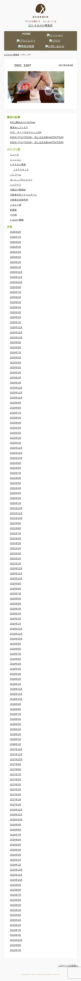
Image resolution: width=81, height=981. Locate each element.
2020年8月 (15, 588)
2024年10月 (16, 337)
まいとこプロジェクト (21, 179)
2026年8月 (15, 232)
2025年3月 (15, 312)
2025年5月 (15, 302)
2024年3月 (15, 372)
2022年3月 (15, 493)
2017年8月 (15, 769)
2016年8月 (15, 829)
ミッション (15, 159)
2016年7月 (15, 834)
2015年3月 (15, 915)
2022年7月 (15, 473)
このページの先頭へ (68, 965)
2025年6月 (15, 297)
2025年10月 (16, 282)
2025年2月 (15, 317)
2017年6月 (15, 779)
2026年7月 (15, 237)
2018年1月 (15, 744)
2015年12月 (16, 870)
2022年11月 (16, 453)
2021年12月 (16, 508)
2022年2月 (15, 498)
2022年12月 (16, 448)
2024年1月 (15, 382)
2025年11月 (16, 277)
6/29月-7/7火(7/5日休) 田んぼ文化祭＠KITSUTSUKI (36, 137)
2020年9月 (15, 583)
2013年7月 (15, 950)
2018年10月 (16, 699)
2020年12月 (16, 568)
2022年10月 (16, 458)
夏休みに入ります (19, 127)
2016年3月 (15, 855)
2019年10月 (16, 638)
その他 (13, 214)
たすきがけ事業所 (11, 55)
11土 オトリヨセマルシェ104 (25, 132)
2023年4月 (15, 428)
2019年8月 (15, 649)
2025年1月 (15, 322)
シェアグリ (15, 184)
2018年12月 (16, 689)
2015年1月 (15, 925)
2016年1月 (15, 864)
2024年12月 (16, 327)
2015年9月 (15, 885)
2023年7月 (15, 413)
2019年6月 (15, 659)
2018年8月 (15, 709)
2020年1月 (15, 623)
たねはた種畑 (17, 220)
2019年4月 (15, 669)
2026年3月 (15, 257)
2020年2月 (15, 618)
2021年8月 (15, 528)
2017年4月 (15, 789)
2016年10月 (16, 819)
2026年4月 (15, 252)
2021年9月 (15, 523)
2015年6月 (15, 900)
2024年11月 (16, 332)
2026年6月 (15, 242)
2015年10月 (16, 880)
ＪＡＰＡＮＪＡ (21, 169)
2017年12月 (16, 749)
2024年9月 (15, 342)
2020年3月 (15, 613)
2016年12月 (16, 809)
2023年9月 (15, 402)
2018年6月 (15, 719)
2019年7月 (15, 654)
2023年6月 (15, 417)
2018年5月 (15, 724)
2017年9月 (15, 764)
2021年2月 (15, 558)
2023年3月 (15, 433)
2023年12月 (16, 387)
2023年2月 (15, 438)
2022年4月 (15, 488)
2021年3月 (15, 553)
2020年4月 (15, 608)
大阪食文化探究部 (19, 199)
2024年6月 (15, 357)
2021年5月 (15, 543)
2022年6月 (15, 478)
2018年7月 (15, 714)
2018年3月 (15, 734)
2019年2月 (15, 679)
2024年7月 (15, 352)
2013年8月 (15, 945)
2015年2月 (15, 920)
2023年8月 (15, 408)
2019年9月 (15, 644)
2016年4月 (15, 849)
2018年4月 (15, 729)
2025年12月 (16, 272)
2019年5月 (15, 664)
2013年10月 (16, 940)
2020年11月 (16, 573)
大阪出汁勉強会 (18, 189)
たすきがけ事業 (18, 164)
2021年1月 (15, 563)
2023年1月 (15, 443)
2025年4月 (15, 307)
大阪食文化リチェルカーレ (23, 194)
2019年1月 (15, 684)
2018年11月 (16, 694)
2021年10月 (16, 518)
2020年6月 (15, 598)
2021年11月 (16, 513)
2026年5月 (15, 247)
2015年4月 (15, 910)
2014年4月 (15, 935)
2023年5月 (15, 423)
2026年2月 (15, 262)
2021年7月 (15, 533)
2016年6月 (15, 839)
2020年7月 (15, 593)
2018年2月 (15, 739)
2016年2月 (15, 860)
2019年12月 (16, 629)
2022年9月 (15, 463)
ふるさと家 (15, 205)
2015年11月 (16, 875)
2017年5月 (15, 784)
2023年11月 (16, 392)
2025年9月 (15, 287)
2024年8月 (15, 347)
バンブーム (15, 174)
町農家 (13, 210)
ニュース (14, 154)
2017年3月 (15, 794)
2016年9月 (15, 824)
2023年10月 (16, 397)
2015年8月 (15, 890)
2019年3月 (15, 674)
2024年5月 (15, 362)
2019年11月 (16, 634)
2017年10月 (16, 759)
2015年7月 (15, 895)
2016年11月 (16, 814)
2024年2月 (15, 377)
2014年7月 (15, 930)
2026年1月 (15, 267)
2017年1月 (15, 804)
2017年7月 (15, 774)
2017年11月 (16, 754)
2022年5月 (15, 483)
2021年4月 (15, 548)
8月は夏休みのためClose (22, 122)
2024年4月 (15, 367)
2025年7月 (15, 292)
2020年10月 (16, 578)
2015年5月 (15, 905)
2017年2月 (15, 799)
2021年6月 (15, 538)
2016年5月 (15, 844)
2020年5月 (15, 603)
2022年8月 (15, 468)
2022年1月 (15, 503)
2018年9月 (15, 704)
